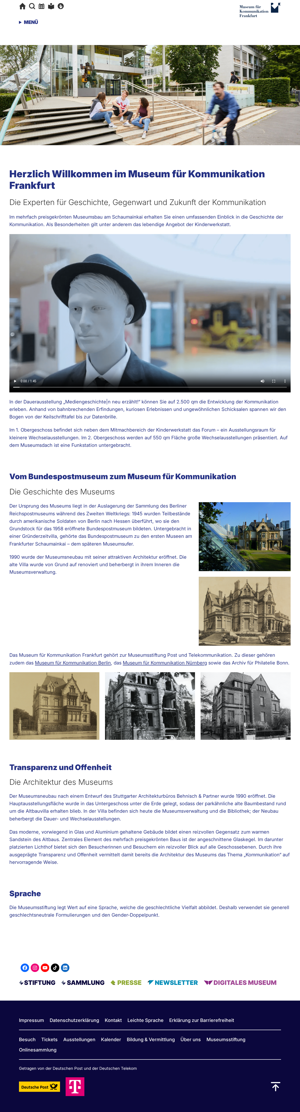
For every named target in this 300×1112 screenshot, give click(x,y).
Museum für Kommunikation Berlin (73, 663)
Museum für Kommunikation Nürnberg (165, 663)
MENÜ (31, 22)
